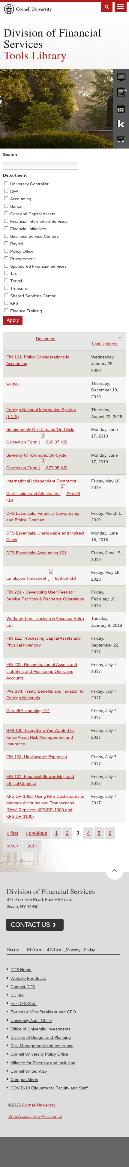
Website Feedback (28, 978)
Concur (13, 383)
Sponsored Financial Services (38, 266)
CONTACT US (30, 924)
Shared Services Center (33, 295)
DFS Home (21, 969)
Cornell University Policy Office (39, 1054)
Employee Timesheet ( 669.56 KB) (41, 578)
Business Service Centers (34, 236)
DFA (14, 191)
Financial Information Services (39, 221)
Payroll (16, 243)
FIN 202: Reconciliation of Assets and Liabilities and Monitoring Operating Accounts (41, 671)
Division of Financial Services (52, 38)
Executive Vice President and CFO (43, 1011)
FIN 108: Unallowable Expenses (36, 756)
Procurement (22, 258)
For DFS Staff (23, 1003)
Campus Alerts (24, 1079)
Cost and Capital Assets (32, 213)
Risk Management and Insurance (42, 1045)
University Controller (29, 183)
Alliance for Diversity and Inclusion (42, 1062)
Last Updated (105, 343)
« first (12, 833)
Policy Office (22, 251)
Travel (16, 280)
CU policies (121, 91)
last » (32, 845)
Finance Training (26, 310)
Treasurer (19, 288)
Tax (13, 273)
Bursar (16, 206)
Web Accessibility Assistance (35, 1116)
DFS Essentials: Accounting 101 (36, 552)
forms (121, 75)
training (121, 107)
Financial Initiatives (28, 228)
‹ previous (36, 833)
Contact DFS (22, 986)
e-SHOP (121, 139)
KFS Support (121, 123)
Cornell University (39, 1105)
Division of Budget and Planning (40, 1037)
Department (15, 175)
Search (106, 7)
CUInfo (17, 995)
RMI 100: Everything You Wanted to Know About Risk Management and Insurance (40, 737)
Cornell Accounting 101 (28, 710)
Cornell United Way (28, 1071)
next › (12, 845)
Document (46, 338)
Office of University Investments (40, 1029)
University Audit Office (31, 1020)
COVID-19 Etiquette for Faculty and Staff (49, 1088)
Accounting (20, 198)
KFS (14, 303)
